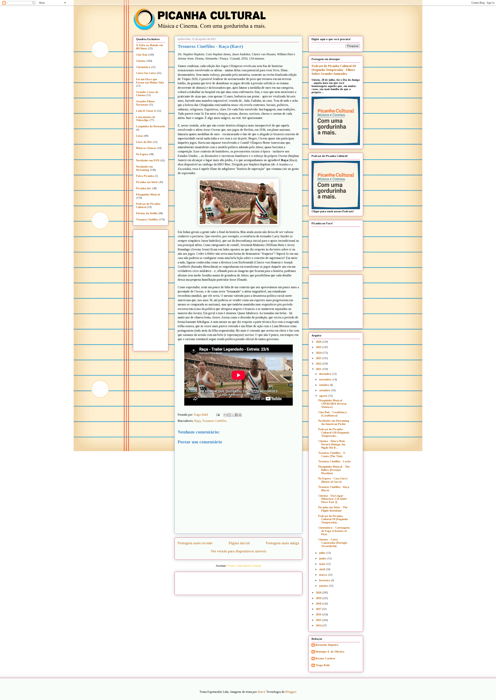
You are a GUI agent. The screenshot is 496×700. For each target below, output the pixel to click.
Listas (139, 135)
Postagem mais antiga (282, 543)
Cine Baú (141, 54)
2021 (319, 369)
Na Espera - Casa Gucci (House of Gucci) (332, 480)
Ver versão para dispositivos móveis (238, 551)
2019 (319, 598)
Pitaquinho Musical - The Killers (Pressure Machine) (334, 470)
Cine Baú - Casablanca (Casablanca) (332, 414)
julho (322, 552)
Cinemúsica (143, 67)
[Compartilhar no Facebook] (236, 415)
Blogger (290, 691)
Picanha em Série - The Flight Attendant (333, 509)
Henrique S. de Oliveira (329, 651)
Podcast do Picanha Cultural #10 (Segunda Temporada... (333, 432)
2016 (319, 614)
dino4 (261, 691)
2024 (319, 352)
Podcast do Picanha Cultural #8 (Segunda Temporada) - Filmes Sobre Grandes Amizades (334, 70)
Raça (197, 420)
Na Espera (142, 154)
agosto (323, 395)
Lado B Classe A (146, 110)
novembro (325, 379)
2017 (319, 609)
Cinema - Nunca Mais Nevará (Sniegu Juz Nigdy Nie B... (331, 444)
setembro (325, 390)
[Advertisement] (272, 582)
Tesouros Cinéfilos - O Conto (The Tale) (331, 454)
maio (322, 563)
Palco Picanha (145, 176)
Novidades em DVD (147, 160)
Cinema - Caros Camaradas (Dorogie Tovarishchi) (332, 543)
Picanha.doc (143, 188)
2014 (319, 625)
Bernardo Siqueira (326, 644)
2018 (319, 603)
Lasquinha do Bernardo (150, 126)
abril (322, 569)
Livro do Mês (144, 142)
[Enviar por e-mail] (225, 415)
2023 (319, 358)
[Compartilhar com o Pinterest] (240, 415)
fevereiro (325, 580)
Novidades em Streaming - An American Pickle (334, 422)
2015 (319, 620)
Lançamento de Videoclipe (145, 119)
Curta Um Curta (146, 73)
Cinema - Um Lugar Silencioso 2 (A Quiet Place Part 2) (332, 499)
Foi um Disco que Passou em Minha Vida (150, 81)
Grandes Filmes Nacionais (145, 103)
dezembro (325, 373)
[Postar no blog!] (229, 415)
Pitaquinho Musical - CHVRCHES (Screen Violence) (332, 403)
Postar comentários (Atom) (244, 565)
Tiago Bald (322, 665)
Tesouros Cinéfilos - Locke (334, 461)
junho (323, 558)
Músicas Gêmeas (146, 148)
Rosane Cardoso (325, 658)
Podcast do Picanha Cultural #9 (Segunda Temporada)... (333, 519)
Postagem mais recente (195, 543)
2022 (319, 363)
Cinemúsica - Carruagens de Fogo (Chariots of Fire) (334, 531)
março (323, 574)
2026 (319, 341)
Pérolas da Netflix (147, 213)
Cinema (141, 60)
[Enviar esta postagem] (217, 414)
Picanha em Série (147, 182)
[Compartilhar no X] (233, 415)
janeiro (324, 585)
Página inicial (239, 543)
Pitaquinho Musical (148, 194)
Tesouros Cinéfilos (214, 420)
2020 (319, 592)
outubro (324, 385)
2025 (319, 347)
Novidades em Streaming (144, 168)
